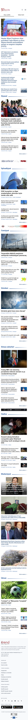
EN (11, 717)
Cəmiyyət (5, 230)
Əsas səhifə (7, 15)
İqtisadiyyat (6, 168)
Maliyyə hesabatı (5, 681)
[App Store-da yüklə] (6, 707)
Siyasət (4, 96)
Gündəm (4, 288)
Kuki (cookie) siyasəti (5, 693)
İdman (3, 578)
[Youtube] (12, 701)
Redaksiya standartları (6, 677)
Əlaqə (2, 674)
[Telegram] (15, 701)
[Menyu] (25, 9)
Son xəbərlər (4, 662)
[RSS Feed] (21, 701)
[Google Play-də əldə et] (18, 707)
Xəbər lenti (21, 15)
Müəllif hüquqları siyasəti (6, 691)
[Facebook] (5, 701)
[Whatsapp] (2, 701)
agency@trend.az (4, 655)
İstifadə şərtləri (4, 686)
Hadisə (4, 414)
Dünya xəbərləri (7, 347)
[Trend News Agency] (5, 642)
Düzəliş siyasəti (4, 679)
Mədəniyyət (6, 474)
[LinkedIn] (18, 701)
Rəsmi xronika (4, 665)
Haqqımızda (4, 670)
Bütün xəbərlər (22, 153)
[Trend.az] (5, 10)
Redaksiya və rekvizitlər (6, 672)
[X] (8, 701)
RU (16, 717)
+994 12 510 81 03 (5, 654)
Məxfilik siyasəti (4, 689)
